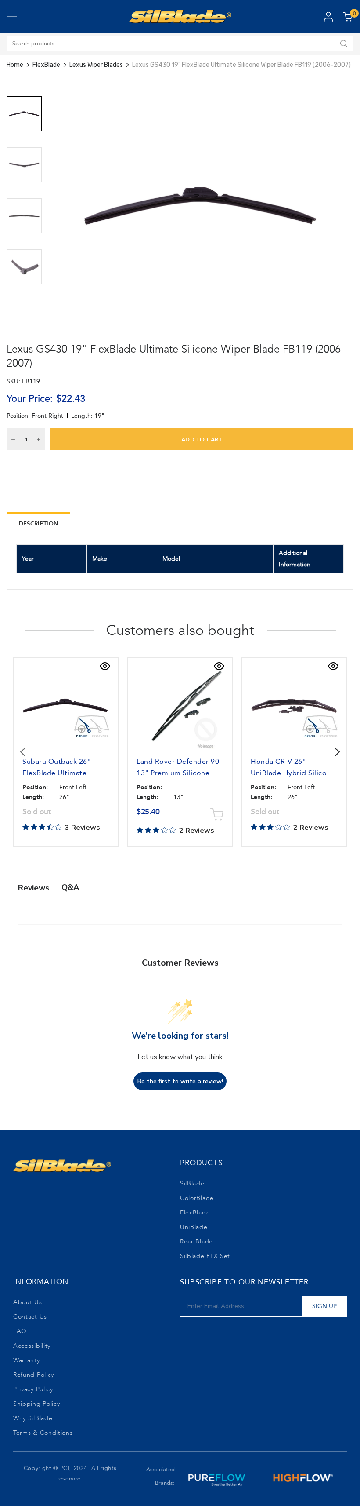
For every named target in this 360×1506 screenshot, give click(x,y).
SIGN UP (324, 1306)
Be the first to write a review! (180, 1081)
